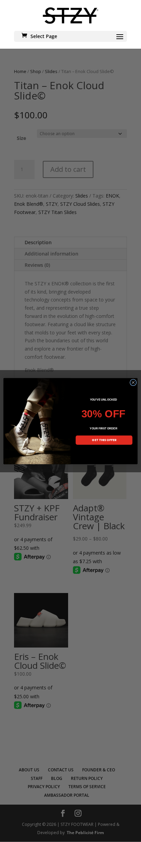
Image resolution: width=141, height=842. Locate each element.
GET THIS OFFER (104, 440)
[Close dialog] (133, 382)
